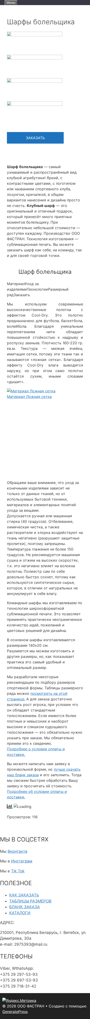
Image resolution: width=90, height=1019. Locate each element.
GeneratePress (15, 1011)
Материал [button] (16, 283)
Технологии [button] (37, 289)
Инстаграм (21, 861)
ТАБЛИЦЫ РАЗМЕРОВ (30, 901)
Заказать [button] (22, 294)
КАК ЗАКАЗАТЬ (24, 895)
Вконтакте (17, 851)
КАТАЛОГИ (19, 913)
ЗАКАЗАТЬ (35, 137)
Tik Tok (17, 871)
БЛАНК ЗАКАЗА (24, 907)
